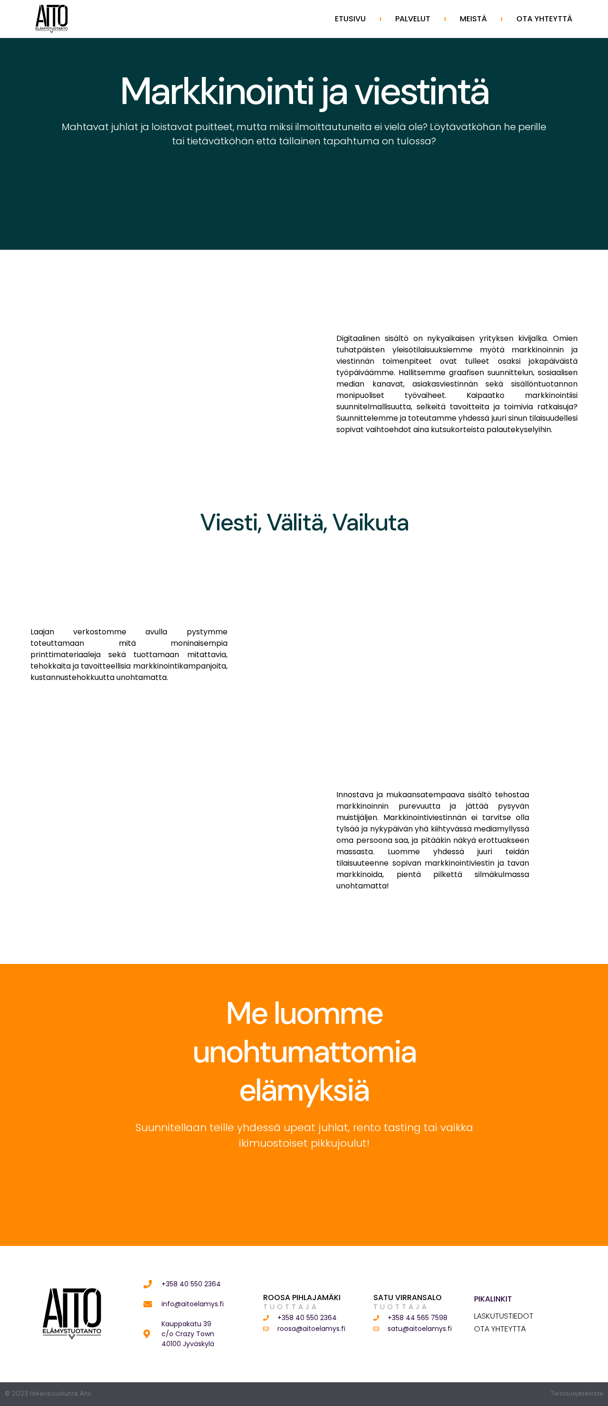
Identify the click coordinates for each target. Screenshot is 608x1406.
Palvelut (412, 18)
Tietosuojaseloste (577, 1393)
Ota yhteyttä (544, 18)
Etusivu (350, 18)
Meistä (473, 18)
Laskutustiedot (503, 1316)
